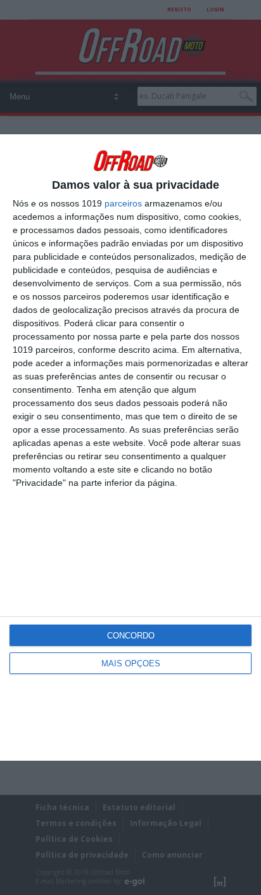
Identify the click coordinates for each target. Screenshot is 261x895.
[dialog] (130, 447)
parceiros (123, 203)
